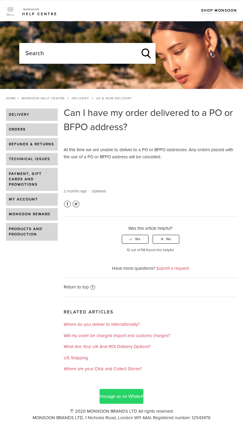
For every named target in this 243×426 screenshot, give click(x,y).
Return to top (76, 287)
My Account (23, 199)
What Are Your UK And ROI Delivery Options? (107, 346)
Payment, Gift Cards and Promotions (25, 179)
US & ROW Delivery (114, 98)
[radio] (135, 239)
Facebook (67, 204)
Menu (10, 14)
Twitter (76, 204)
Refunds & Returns (31, 144)
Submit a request (172, 268)
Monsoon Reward (29, 214)
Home (11, 98)
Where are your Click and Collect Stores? (103, 369)
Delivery (80, 98)
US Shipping (76, 358)
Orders (17, 129)
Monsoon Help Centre (43, 98)
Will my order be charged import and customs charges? (117, 336)
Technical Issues (29, 159)
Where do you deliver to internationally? (102, 324)
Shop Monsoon (219, 10)
